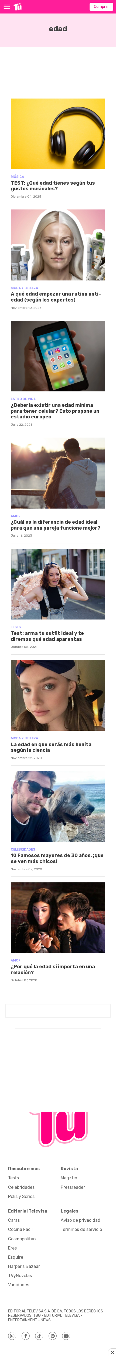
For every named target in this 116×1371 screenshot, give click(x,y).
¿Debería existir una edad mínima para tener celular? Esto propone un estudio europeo (55, 411)
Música (17, 177)
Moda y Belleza (24, 288)
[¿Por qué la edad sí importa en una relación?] (58, 917)
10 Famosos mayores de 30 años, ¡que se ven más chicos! (57, 858)
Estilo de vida (23, 399)
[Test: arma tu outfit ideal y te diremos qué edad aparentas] (58, 584)
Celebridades (23, 849)
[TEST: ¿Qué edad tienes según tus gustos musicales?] (58, 134)
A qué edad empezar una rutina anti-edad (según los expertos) (56, 297)
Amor (16, 516)
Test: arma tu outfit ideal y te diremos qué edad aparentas (47, 636)
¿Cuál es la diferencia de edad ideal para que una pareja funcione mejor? (55, 525)
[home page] (17, 7)
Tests (16, 627)
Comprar (101, 6)
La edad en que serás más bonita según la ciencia (51, 747)
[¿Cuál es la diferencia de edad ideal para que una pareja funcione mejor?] (58, 473)
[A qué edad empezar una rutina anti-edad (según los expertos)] (58, 244)
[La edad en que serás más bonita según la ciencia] (58, 695)
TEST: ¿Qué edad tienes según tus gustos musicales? (53, 186)
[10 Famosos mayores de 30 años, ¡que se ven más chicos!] (58, 806)
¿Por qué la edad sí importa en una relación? (53, 970)
